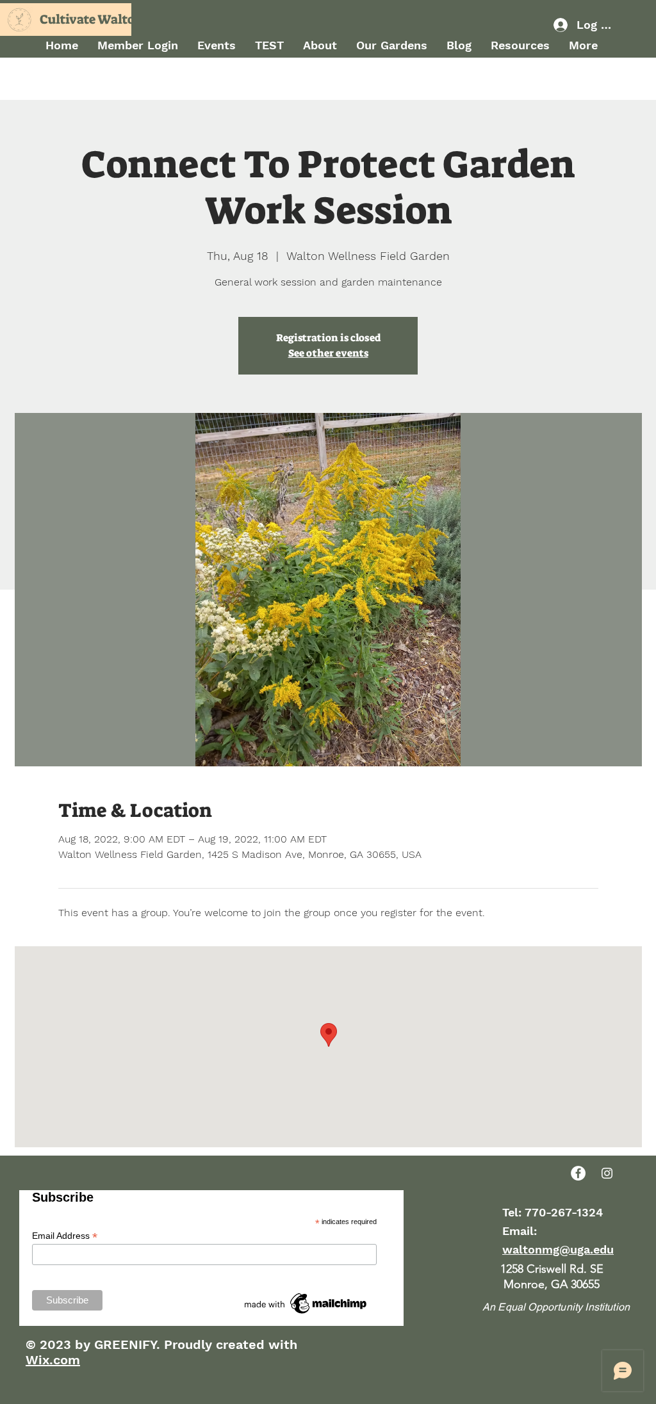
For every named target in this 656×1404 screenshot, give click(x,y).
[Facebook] (578, 1173)
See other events (328, 353)
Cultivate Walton (91, 19)
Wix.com (53, 1360)
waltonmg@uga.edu (558, 1249)
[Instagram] (607, 1173)
